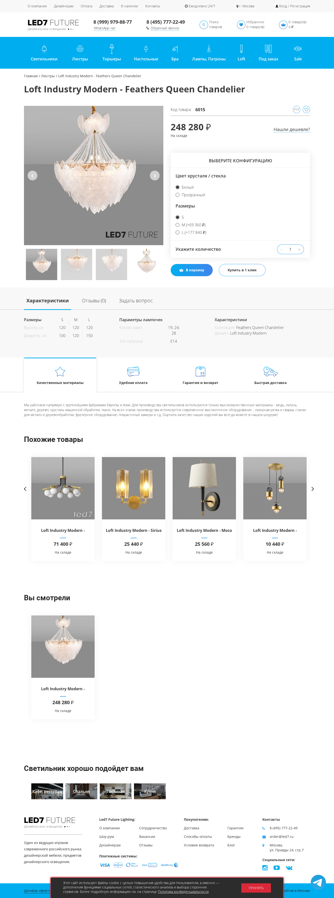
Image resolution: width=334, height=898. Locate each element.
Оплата (86, 6)
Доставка (107, 6)
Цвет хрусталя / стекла (201, 176)
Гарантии (235, 828)
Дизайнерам (63, 6)
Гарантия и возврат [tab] (200, 382)
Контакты (152, 6)
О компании (37, 6)
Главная (31, 76)
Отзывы (146, 845)
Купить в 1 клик (242, 270)
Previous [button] (32, 179)
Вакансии (147, 836)
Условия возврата (199, 845)
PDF (296, 109)
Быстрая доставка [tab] (270, 382)
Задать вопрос (136, 300)
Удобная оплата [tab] (133, 382)
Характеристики (47, 300)
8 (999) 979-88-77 (112, 22)
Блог (231, 845)
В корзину (195, 270)
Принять (256, 888)
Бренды (234, 836)
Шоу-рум (106, 836)
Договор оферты (38, 890)
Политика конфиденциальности (183, 891)
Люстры (48, 76)
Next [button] (155, 179)
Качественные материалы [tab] (60, 382)
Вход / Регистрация (294, 6)
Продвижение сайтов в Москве (284, 890)
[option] (93, 175)
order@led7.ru (282, 836)
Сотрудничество (153, 828)
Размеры (185, 206)
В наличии (129, 6)
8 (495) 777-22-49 (165, 22)
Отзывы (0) (94, 300)
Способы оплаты (198, 836)
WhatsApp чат (104, 28)
